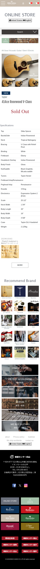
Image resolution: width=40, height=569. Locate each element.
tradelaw (31, 437)
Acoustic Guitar (15, 51)
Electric (31, 51)
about (7, 437)
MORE (20, 265)
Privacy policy (18, 437)
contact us (29, 440)
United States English (21, 20)
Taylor (5, 97)
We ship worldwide (14, 440)
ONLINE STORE (20, 15)
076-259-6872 (22, 470)
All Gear (5, 51)
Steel (25, 51)
